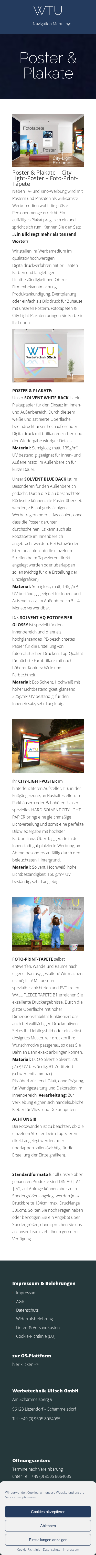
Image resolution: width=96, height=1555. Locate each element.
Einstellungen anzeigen (48, 1540)
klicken (26, 1364)
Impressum (71, 1549)
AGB (20, 1301)
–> (36, 1364)
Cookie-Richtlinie (28, 1549)
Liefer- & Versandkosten (38, 1327)
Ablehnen (48, 1526)
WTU (48, 10)
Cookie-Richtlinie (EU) (35, 1336)
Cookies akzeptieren (48, 1511)
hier (15, 1364)
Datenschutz (51, 1549)
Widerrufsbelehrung (34, 1319)
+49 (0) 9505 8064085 (40, 1419)
